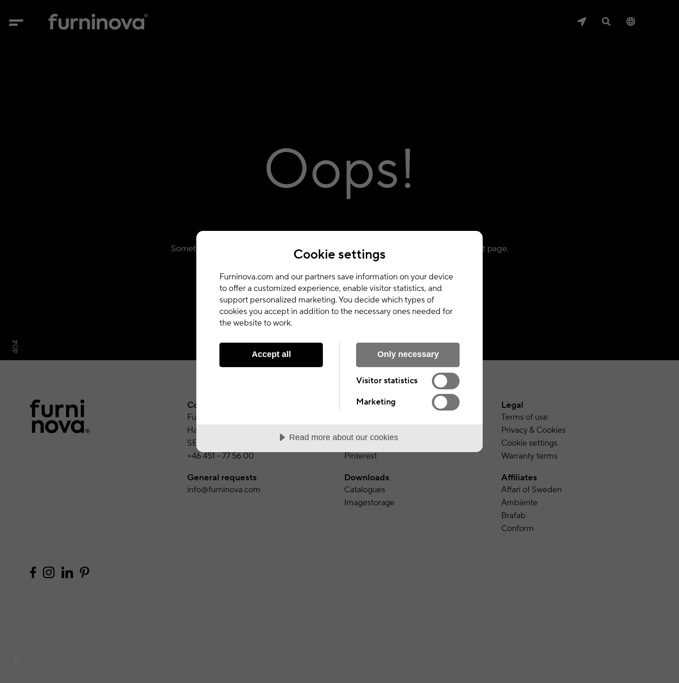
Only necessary (408, 354)
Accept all (271, 354)
